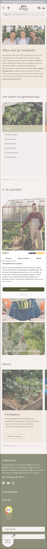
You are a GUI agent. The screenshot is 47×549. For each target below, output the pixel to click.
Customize (23, 295)
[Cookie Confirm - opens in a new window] (36, 253)
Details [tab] (38, 258)
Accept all (23, 289)
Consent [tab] (8, 258)
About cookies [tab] (23, 258)
